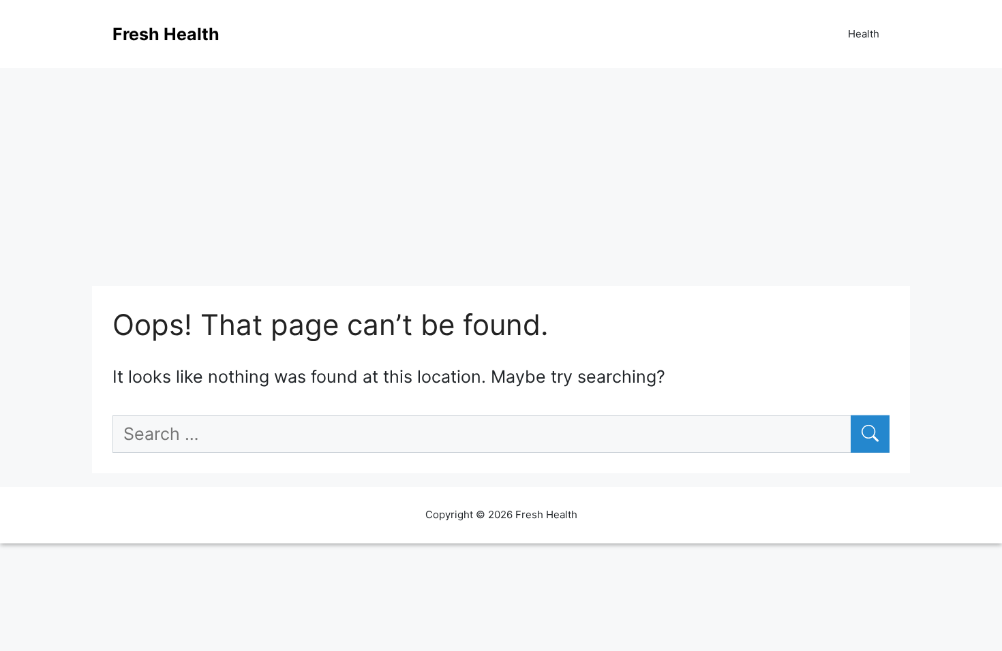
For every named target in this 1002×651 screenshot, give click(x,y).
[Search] (870, 434)
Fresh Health (165, 34)
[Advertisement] (501, 170)
